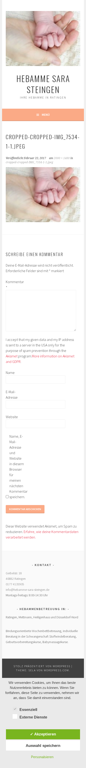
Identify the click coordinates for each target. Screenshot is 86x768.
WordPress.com (56, 670)
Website (12, 416)
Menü (46, 115)
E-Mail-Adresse (12, 395)
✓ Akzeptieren (43, 734)
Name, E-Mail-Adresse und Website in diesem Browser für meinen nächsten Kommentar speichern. (16, 466)
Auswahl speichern (43, 745)
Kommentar (13, 284)
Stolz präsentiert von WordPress (42, 666)
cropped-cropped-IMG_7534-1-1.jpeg (29, 162)
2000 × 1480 (62, 158)
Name (10, 372)
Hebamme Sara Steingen (43, 83)
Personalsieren (42, 757)
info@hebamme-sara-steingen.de (27, 590)
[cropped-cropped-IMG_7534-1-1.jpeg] (43, 220)
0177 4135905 (15, 584)
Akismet (11, 356)
